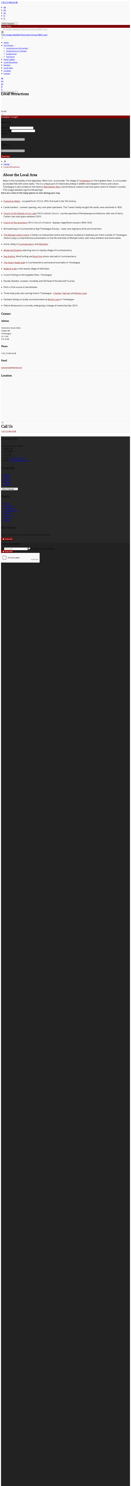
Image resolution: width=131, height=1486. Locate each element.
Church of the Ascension (15, 222)
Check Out (6, 130)
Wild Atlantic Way (51, 186)
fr (4, 15)
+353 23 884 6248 (9, 2)
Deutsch (7, 475)
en (5, 10)
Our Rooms (9, 45)
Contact (7, 73)
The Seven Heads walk (14, 262)
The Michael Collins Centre (16, 235)
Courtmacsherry (26, 244)
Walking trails (10, 268)
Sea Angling (9, 256)
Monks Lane (81, 293)
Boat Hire (37, 256)
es (5, 13)
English (6, 477)
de (5, 7)
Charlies (57, 293)
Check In (5, 127)
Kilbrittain (43, 244)
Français (7, 482)
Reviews (7, 65)
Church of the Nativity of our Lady (20, 213)
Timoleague (85, 180)
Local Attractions (11, 62)
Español (7, 480)
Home (6, 42)
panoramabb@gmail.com (11, 367)
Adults (4, 133)
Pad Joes (66, 293)
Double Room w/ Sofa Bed (16, 51)
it (4, 18)
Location (7, 70)
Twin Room (10, 57)
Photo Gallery (9, 59)
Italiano (7, 484)
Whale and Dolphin (13, 250)
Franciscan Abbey (12, 201)
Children (5, 145)
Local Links (8, 68)
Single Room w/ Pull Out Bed (17, 48)
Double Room (11, 54)
